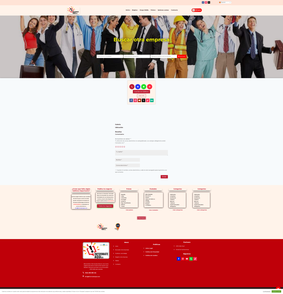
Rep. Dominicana (125, 203)
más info (141, 96)
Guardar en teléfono (141, 91)
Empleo (134, 10)
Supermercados (174, 204)
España (122, 194)
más (174, 210)
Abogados (172, 206)
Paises (153, 10)
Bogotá (146, 203)
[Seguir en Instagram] (206, 2)
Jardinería (172, 198)
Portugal (123, 199)
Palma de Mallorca (149, 199)
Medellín (147, 202)
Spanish (223, 2)
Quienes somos (163, 10)
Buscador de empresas (122, 249)
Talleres (172, 203)
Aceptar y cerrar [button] (276, 291)
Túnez (122, 206)
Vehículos (172, 194)
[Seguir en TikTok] (147, 100)
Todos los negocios (105, 206)
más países (129, 210)
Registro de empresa (121, 257)
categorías (179, 210)
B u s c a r (181, 56)
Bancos (171, 201)
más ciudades (153, 210)
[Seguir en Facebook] (203, 2)
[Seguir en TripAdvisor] (152, 100)
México (122, 204)
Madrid (146, 197)
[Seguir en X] (209, 2)
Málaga (146, 200)
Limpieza (172, 196)
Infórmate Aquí (180, 246)
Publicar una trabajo (121, 253)
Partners (141, 218)
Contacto (174, 10)
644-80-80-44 (90, 273)
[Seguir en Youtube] (139, 100)
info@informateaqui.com (81, 208)
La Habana (147, 205)
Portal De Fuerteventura (182, 249)
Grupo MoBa (144, 10)
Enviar (164, 177)
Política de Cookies (151, 255)
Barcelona (147, 196)
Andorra (123, 201)
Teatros (171, 199)
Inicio (128, 10)
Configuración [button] (267, 291)
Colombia (123, 198)
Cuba (122, 196)
